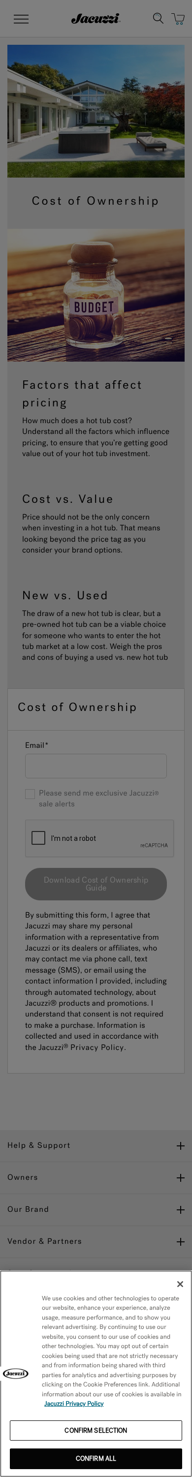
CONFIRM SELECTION (95, 1430)
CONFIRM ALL (96, 1458)
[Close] (180, 1284)
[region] (96, 1373)
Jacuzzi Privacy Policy (74, 1404)
